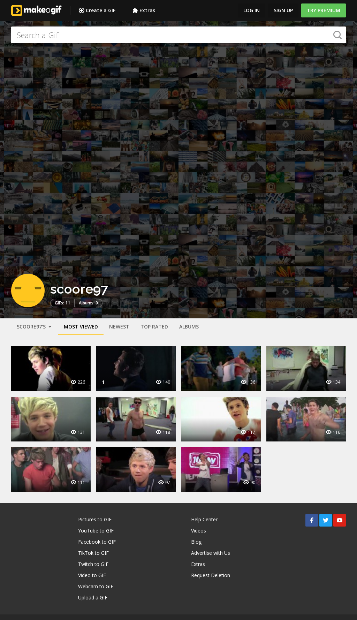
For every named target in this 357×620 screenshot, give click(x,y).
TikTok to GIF (93, 553)
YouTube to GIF (96, 530)
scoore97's (32, 326)
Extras (147, 10)
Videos (198, 530)
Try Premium (323, 10)
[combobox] (178, 35)
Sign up (283, 10)
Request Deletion (210, 575)
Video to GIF (92, 575)
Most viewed (81, 326)
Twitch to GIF (93, 564)
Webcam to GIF (95, 586)
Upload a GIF (92, 597)
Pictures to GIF (95, 519)
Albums (189, 326)
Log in (251, 10)
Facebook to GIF (97, 541)
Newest (119, 326)
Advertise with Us (210, 553)
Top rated (154, 326)
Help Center (204, 519)
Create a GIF (100, 10)
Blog (196, 541)
